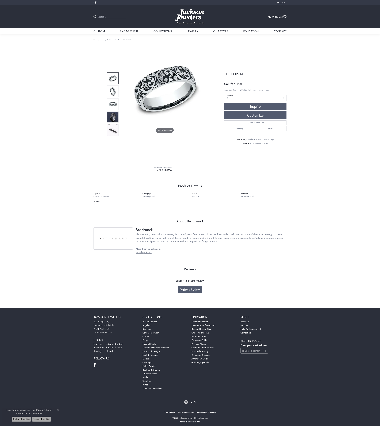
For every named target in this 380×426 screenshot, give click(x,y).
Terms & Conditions (186, 412)
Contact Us (245, 332)
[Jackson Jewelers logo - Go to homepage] (190, 16)
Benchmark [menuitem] (147, 329)
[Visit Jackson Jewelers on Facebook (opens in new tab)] (95, 2)
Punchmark (195, 422)
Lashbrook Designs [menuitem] (151, 351)
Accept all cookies (41, 419)
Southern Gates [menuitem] (149, 373)
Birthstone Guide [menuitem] (199, 336)
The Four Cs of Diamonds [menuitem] (203, 325)
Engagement (129, 31)
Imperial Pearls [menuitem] (149, 343)
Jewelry (192, 31)
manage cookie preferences (29, 413)
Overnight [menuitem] (147, 362)
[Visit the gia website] (190, 402)
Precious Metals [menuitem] (198, 343)
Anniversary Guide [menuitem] (199, 358)
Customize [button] (255, 115)
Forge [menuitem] (145, 340)
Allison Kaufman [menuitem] (149, 321)
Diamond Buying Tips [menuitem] (201, 329)
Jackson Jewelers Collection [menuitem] (155, 347)
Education (251, 31)
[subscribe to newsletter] (264, 350)
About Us (244, 321)
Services (244, 325)
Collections (162, 31)
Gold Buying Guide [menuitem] (200, 362)
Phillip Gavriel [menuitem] (148, 366)
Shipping (239, 128)
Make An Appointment (250, 329)
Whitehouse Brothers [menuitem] (152, 388)
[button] (281, 2)
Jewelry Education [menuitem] (199, 321)
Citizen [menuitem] (145, 336)
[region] (164, 104)
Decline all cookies (21, 419)
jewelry (103, 40)
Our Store (220, 31)
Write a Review (190, 289)
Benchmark (196, 196)
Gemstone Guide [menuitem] (199, 340)
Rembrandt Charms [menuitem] (151, 369)
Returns (271, 128)
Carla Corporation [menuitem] (150, 332)
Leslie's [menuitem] (145, 358)
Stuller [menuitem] (145, 377)
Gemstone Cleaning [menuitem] (200, 355)
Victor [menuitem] (145, 384)
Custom (99, 31)
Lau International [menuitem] (150, 355)
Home (95, 40)
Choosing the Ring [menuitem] (200, 332)
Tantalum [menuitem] (146, 381)
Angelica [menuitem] (146, 325)
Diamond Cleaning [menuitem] (199, 351)
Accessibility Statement (206, 412)
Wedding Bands (114, 40)
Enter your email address (253, 345)
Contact (280, 31)
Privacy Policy (169, 412)
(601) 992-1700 (164, 170)
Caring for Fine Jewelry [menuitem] (202, 347)
